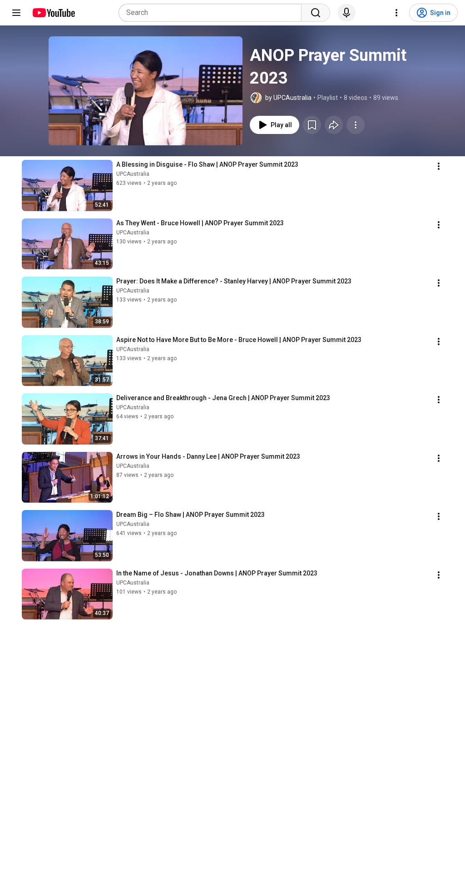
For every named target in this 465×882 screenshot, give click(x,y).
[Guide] (16, 12)
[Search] (315, 13)
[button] (145, 90)
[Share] (334, 125)
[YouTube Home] (53, 12)
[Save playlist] (312, 125)
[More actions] (355, 125)
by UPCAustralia (288, 97)
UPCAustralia (132, 174)
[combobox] (212, 12)
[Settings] (396, 12)
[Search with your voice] (346, 13)
